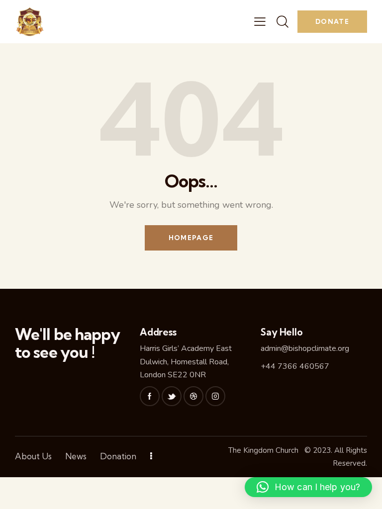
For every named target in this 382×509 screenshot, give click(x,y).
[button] (308, 487)
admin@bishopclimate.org (305, 348)
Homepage (191, 238)
